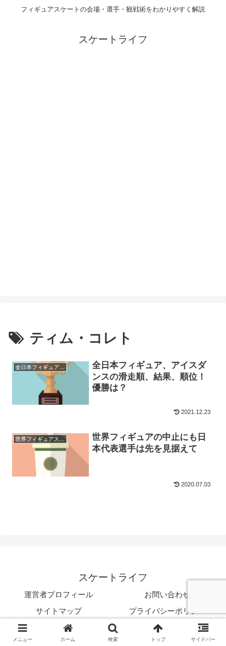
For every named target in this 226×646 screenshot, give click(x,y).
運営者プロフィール (58, 594)
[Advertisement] (113, 183)
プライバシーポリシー (167, 611)
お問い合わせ (167, 594)
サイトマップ (59, 611)
